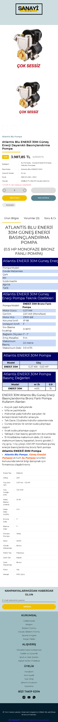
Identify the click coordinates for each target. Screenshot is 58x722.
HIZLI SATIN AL (43, 198)
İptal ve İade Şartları (29, 657)
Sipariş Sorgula (29, 635)
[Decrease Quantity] (4, 190)
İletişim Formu (29, 628)
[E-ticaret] (28, 720)
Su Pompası (26, 163)
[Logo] (29, 9)
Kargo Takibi (29, 639)
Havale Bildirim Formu (29, 631)
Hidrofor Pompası (28, 165)
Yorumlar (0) (31, 218)
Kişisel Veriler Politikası (29, 660)
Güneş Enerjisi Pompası (41, 163)
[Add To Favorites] (43, 190)
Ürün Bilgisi (11, 218)
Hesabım (29, 671)
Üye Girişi (29, 679)
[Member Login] (29, 20)
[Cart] (52, 20)
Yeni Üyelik (29, 675)
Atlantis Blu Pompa (12, 136)
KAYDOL (27, 607)
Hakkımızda (29, 621)
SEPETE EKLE (14, 198)
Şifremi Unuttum (29, 682)
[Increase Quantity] (25, 190)
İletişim (29, 624)
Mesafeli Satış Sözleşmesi (29, 650)
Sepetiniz (29, 686)
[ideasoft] (14, 720)
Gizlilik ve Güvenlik (29, 653)
